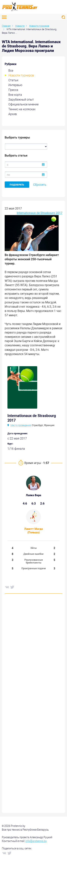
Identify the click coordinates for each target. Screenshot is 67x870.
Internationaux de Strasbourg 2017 (39, 213)
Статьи (13, 80)
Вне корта (15, 94)
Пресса (13, 90)
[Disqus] (33, 652)
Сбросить (39, 184)
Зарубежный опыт (21, 99)
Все (10, 70)
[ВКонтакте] (7, 587)
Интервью (15, 85)
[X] (12, 587)
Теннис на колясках (22, 109)
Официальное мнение (23, 104)
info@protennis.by (36, 841)
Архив (12, 114)
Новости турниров (21, 75)
